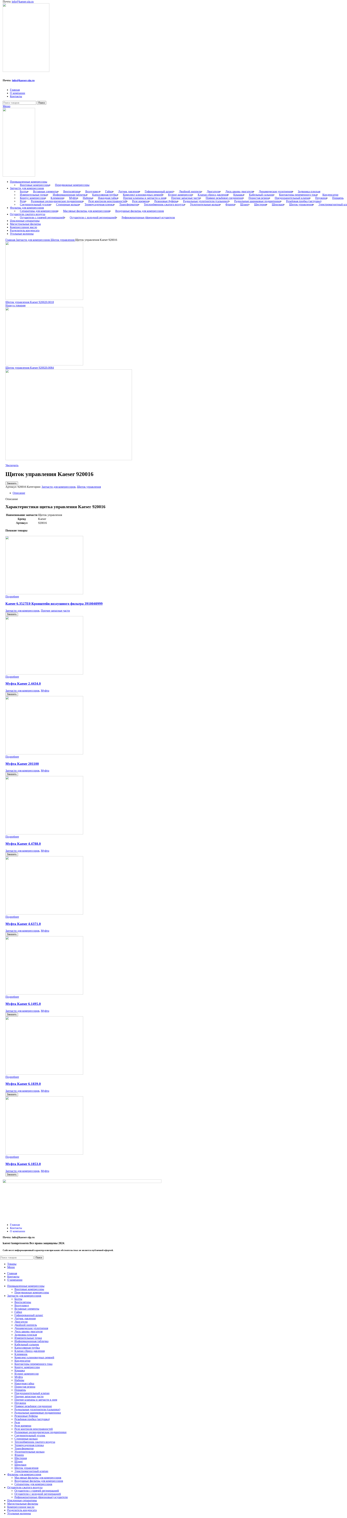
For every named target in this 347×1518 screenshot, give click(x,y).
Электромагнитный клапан (31, 1471)
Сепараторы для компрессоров (39, 210)
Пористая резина (259, 197)
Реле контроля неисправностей (107, 201)
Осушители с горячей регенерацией (42, 217)
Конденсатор (330, 194)
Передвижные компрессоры (72, 184)
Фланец (230, 204)
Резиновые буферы (166, 201)
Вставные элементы (45, 191)
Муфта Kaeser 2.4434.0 (23, 683)
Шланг (244, 204)
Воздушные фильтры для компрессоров (139, 210)
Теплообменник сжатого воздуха (164, 204)
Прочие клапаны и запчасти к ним (144, 197)
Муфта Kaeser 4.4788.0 (23, 844)
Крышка (238, 194)
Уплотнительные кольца (205, 204)
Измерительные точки (33, 194)
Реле (22, 201)
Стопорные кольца (67, 204)
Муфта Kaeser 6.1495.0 (23, 1004)
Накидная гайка (108, 197)
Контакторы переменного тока (298, 194)
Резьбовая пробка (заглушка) (303, 201)
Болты (24, 191)
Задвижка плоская (309, 191)
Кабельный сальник (261, 194)
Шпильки (278, 204)
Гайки (109, 191)
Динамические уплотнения (275, 191)
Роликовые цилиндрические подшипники (57, 201)
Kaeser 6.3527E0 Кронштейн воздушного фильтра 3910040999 (54, 603)
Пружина (321, 197)
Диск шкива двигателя (239, 191)
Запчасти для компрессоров (33, 239)
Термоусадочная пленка (99, 204)
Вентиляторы (71, 191)
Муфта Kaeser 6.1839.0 (23, 1084)
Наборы (88, 197)
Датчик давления (128, 191)
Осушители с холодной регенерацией (93, 217)
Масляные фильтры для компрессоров (86, 210)
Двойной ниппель (190, 191)
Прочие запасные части (185, 197)
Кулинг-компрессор (180, 194)
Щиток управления (301, 204)
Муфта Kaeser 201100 (22, 764)
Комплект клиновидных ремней (143, 194)
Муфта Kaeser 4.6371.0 (23, 924)
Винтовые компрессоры (35, 184)
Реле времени (140, 201)
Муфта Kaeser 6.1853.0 (23, 1164)
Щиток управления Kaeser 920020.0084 (29, 367)
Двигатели (213, 191)
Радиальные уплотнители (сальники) (206, 201)
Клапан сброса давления (213, 194)
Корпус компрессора (32, 197)
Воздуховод (92, 191)
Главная (10, 239)
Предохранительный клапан (292, 197)
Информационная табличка (70, 194)
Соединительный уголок (35, 204)
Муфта (73, 197)
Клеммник (57, 197)
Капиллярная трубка (104, 194)
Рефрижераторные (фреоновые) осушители (148, 217)
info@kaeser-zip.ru (23, 1)
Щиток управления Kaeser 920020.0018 (29, 302)
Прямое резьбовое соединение (224, 197)
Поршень (338, 197)
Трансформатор (128, 204)
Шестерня (260, 204)
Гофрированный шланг (159, 191)
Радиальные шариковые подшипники (257, 201)
